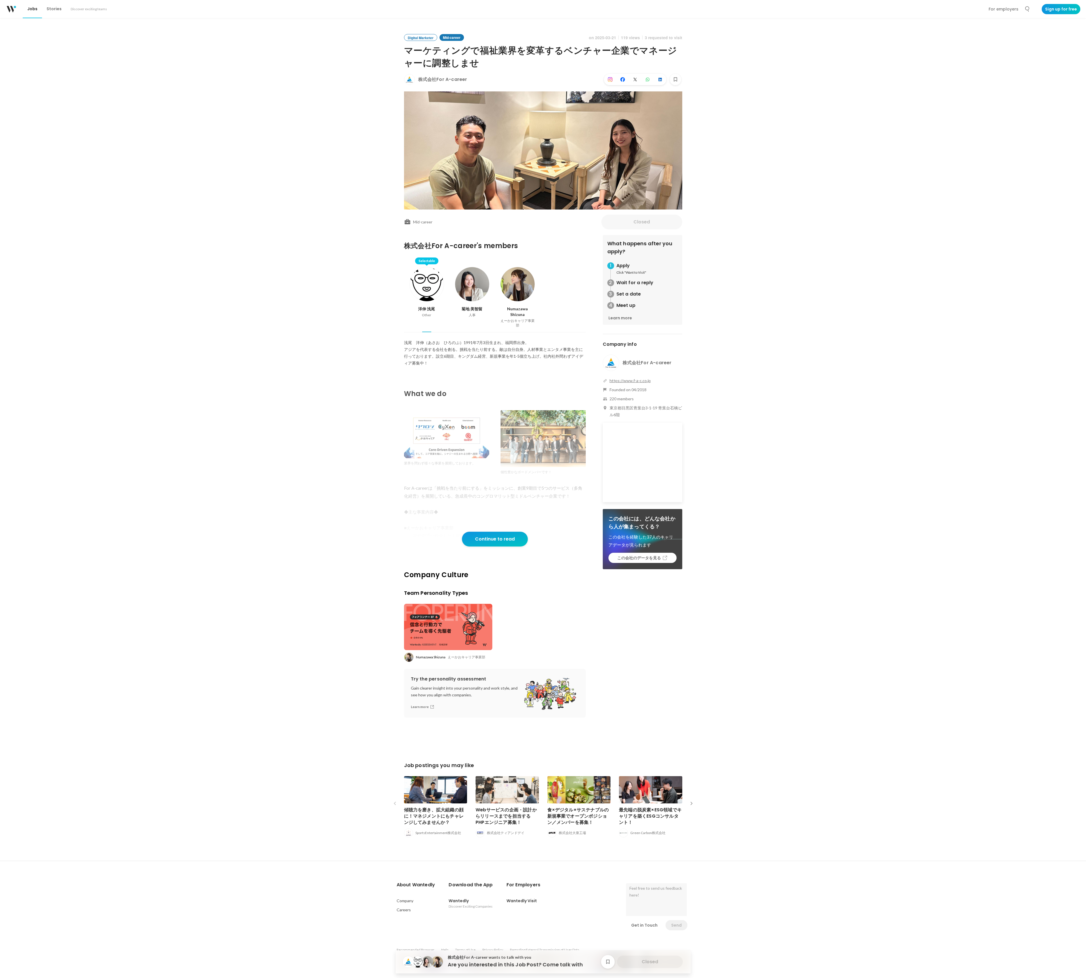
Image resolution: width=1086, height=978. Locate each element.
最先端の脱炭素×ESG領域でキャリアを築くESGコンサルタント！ (650, 816)
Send (676, 925)
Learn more (620, 318)
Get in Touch (644, 925)
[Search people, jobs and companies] (1027, 9)
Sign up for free (1061, 9)
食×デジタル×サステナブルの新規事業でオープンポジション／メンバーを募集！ (578, 816)
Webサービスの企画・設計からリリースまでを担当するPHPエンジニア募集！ (506, 816)
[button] (416, 884)
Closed (641, 222)
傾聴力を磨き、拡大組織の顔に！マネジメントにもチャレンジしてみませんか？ (434, 816)
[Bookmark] (675, 79)
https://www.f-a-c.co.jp (630, 380)
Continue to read (495, 539)
